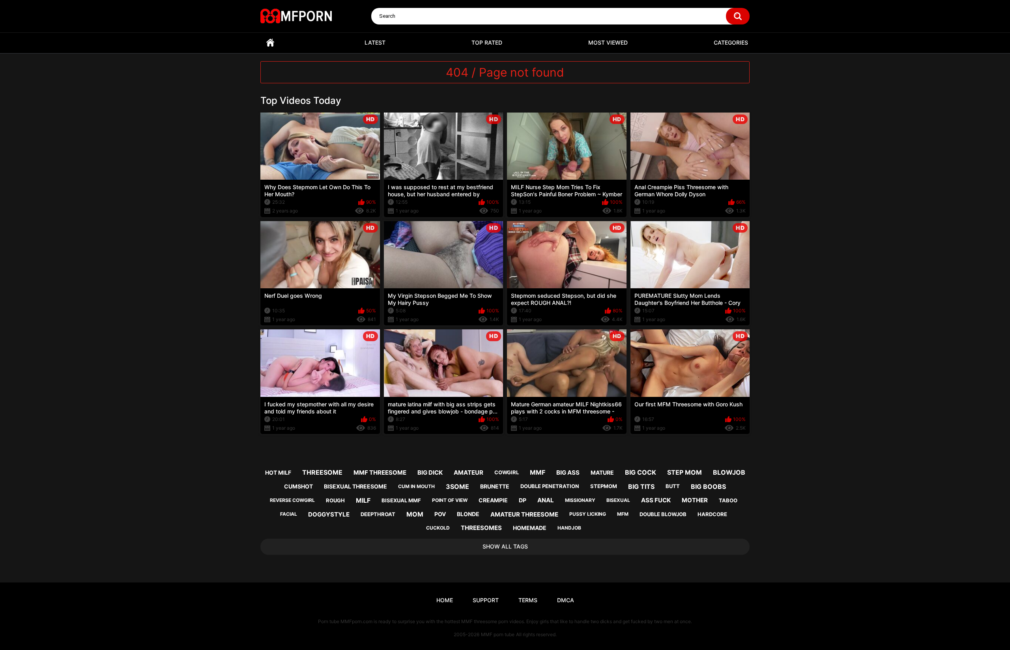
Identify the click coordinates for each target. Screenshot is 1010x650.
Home (270, 43)
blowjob (729, 472)
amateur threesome (524, 514)
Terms (527, 600)
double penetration (549, 486)
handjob (569, 528)
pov (440, 514)
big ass (568, 472)
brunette (494, 486)
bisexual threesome (355, 486)
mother (695, 500)
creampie (493, 500)
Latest (375, 42)
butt (673, 486)
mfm (622, 514)
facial (288, 514)
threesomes (481, 528)
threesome (322, 472)
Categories (731, 42)
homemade (529, 527)
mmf (537, 472)
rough (335, 500)
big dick (430, 472)
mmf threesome (380, 472)
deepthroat (378, 514)
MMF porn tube (497, 634)
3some (457, 486)
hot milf (278, 472)
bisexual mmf (401, 500)
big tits (641, 486)
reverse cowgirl (292, 500)
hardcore (712, 514)
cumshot (298, 486)
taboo (728, 500)
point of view (450, 500)
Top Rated (486, 42)
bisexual (618, 500)
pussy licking (587, 514)
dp (522, 500)
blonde (468, 514)
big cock (640, 472)
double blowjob (663, 514)
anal (545, 500)
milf (363, 500)
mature (602, 472)
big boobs (708, 486)
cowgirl (506, 472)
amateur (468, 472)
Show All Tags (505, 546)
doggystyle (329, 514)
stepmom (603, 486)
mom (414, 514)
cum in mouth (416, 486)
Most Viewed (608, 42)
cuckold (438, 528)
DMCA (565, 600)
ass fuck (656, 500)
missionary (580, 500)
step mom (684, 472)
